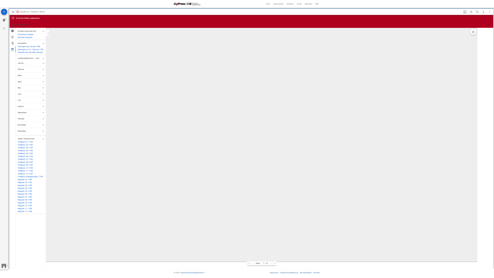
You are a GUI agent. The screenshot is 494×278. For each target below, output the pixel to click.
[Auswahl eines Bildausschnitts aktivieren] (477, 12)
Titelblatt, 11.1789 (25, 171)
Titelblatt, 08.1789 (25, 162)
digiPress (308, 4)
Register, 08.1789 (25, 200)
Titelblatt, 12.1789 (25, 174)
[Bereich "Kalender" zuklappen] (43, 43)
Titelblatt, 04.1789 (25, 151)
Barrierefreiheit (306, 273)
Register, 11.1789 (25, 208)
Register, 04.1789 (25, 188)
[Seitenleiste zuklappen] (48, 33)
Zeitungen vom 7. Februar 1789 (30, 49)
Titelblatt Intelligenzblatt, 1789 (30, 177)
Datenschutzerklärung (289, 273)
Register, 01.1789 (25, 180)
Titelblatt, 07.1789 (25, 159)
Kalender (290, 4)
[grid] (485, 148)
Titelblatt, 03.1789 (25, 148)
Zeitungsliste (278, 4)
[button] (251, 24)
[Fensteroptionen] (490, 12)
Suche (299, 4)
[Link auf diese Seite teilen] (471, 12)
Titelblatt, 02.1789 (25, 145)
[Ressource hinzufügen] (4, 12)
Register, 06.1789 (25, 194)
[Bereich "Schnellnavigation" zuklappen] (43, 31)
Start (268, 4)
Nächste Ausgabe (25, 37)
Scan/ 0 (262, 263)
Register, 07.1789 (25, 197)
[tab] (13, 31)
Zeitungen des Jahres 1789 (29, 46)
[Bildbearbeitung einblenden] (473, 32)
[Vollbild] (4, 28)
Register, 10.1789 (25, 206)
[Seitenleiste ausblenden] (13, 12)
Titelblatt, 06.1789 (25, 156)
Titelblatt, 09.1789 (25, 165)
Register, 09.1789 (25, 203)
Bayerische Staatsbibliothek (192, 273)
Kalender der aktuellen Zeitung (30, 52)
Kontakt (316, 273)
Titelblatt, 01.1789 (25, 142)
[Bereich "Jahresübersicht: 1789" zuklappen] (43, 58)
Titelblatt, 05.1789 (25, 153)
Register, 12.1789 (25, 211)
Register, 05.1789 (25, 191)
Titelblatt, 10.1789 (25, 168)
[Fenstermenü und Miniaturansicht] (465, 12)
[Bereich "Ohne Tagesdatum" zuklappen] (43, 139)
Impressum (274, 273)
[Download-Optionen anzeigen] (483, 12)
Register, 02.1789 (25, 182)
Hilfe (317, 4)
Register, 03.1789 (25, 185)
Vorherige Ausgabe (25, 34)
